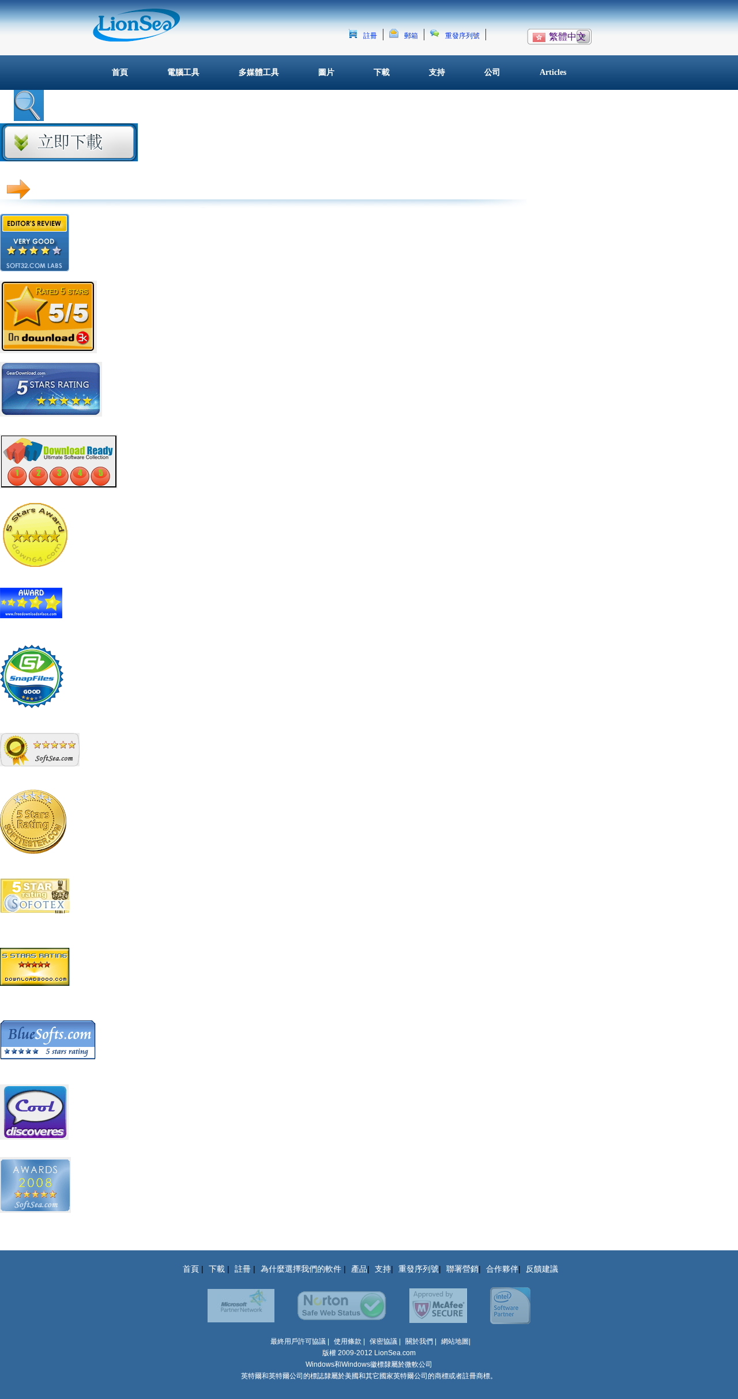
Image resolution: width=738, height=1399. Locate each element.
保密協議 (383, 1341)
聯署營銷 (462, 1268)
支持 (437, 72)
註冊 (370, 36)
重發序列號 (462, 36)
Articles (553, 72)
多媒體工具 (259, 72)
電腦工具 (183, 72)
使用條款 (348, 1341)
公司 (492, 72)
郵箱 (411, 36)
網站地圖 (455, 1341)
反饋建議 (542, 1268)
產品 (359, 1268)
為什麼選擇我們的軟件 (302, 1268)
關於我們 (419, 1341)
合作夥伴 (502, 1268)
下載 (382, 72)
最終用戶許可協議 (298, 1341)
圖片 (326, 72)
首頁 (120, 72)
